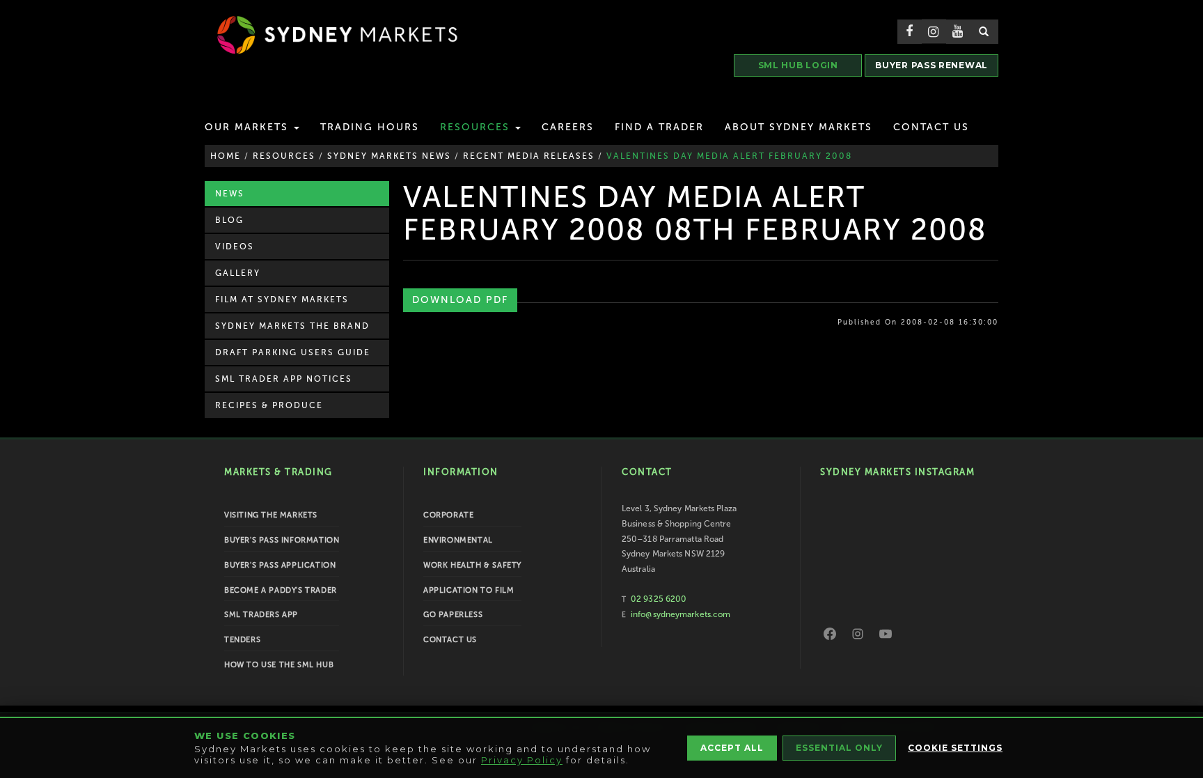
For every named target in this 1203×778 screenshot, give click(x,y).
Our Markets (248, 127)
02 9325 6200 (658, 599)
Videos (234, 246)
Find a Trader (659, 127)
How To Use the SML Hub (278, 664)
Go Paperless (452, 614)
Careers (568, 127)
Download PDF (460, 300)
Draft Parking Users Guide (292, 352)
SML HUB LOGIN (798, 65)
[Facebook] (830, 634)
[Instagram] (857, 634)
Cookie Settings (955, 747)
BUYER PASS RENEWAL (931, 65)
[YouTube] (885, 634)
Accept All (732, 747)
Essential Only (839, 747)
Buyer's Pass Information (281, 540)
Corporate (448, 515)
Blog (229, 220)
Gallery (237, 273)
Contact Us (931, 127)
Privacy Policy (522, 759)
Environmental (458, 540)
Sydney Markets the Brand (292, 326)
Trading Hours (369, 127)
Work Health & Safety (472, 565)
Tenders (242, 639)
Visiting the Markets (270, 515)
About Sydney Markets (798, 127)
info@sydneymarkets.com (680, 614)
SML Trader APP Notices (283, 379)
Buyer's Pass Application (280, 565)
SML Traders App (261, 614)
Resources (477, 127)
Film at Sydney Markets (282, 299)
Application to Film (468, 590)
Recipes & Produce (269, 405)
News (229, 194)
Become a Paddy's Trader (280, 590)
